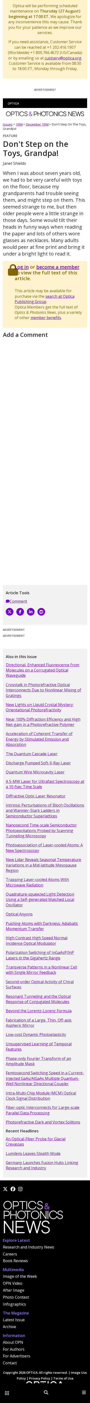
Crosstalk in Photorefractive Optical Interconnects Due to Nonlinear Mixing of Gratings (43, 690)
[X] (9, 612)
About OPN (13, 1342)
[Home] (33, 1218)
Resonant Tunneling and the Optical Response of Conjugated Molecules (38, 999)
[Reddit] (41, 612)
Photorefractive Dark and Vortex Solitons (43, 1122)
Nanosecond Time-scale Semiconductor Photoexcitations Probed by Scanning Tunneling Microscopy (41, 830)
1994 (19, 124)
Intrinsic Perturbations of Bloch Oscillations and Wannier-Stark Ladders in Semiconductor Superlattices (45, 811)
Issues (7, 124)
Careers (10, 1254)
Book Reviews (15, 1260)
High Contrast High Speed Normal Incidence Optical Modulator (36, 940)
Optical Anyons (19, 914)
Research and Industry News (28, 1247)
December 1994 (37, 124)
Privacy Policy (39, 1378)
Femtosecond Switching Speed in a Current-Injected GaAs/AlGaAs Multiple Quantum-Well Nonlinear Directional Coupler (45, 1078)
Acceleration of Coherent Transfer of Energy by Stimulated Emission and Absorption (39, 739)
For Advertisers (16, 1356)
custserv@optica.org (63, 58)
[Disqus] (45, 400)
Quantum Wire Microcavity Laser (35, 772)
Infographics (14, 1304)
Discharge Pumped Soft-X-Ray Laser (38, 763)
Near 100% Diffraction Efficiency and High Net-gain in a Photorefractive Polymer (43, 722)
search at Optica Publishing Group (44, 299)
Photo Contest (16, 1297)
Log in (22, 267)
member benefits (45, 317)
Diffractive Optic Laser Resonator (36, 796)
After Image (13, 1290)
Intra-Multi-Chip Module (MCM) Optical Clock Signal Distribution (41, 1095)
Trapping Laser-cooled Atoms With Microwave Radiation (37, 882)
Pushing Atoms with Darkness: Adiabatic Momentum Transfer (42, 926)
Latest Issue (14, 1319)
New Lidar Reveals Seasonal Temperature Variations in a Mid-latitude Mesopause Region (43, 865)
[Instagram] (20, 1189)
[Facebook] (20, 612)
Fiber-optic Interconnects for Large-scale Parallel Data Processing (42, 1110)
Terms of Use (63, 1378)
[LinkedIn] (31, 612)
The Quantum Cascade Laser (32, 753)
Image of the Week (20, 1276)
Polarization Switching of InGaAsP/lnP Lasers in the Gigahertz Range (40, 955)
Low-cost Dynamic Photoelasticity (36, 1034)
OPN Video (12, 1283)
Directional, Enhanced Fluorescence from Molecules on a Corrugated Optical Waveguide (42, 670)
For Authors (13, 1349)
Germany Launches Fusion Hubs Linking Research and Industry (42, 1165)
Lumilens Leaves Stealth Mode (33, 1153)
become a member (57, 267)
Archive (9, 1326)
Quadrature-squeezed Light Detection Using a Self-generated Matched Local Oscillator (40, 900)
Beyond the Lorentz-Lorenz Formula (39, 1010)
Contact (10, 1363)
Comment (18, 601)
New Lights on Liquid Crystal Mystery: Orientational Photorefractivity (39, 707)
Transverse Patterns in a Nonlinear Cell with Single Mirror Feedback (41, 969)
